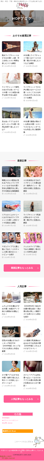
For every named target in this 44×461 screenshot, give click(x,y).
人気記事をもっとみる (22, 399)
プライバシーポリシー (11, 420)
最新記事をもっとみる (22, 268)
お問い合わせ (8, 423)
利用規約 (7, 418)
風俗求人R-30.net (9, 431)
